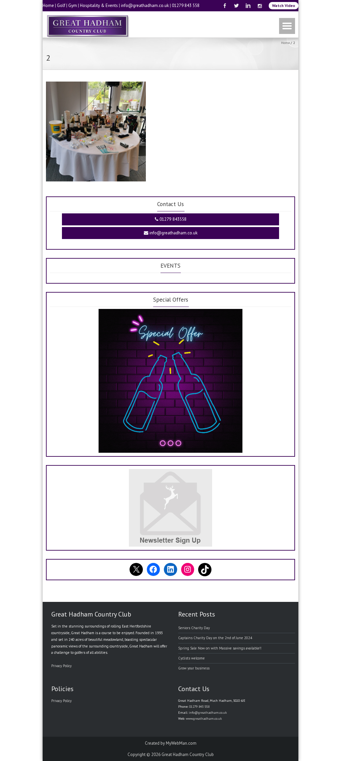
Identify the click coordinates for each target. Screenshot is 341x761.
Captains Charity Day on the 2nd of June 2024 (215, 637)
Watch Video (283, 5)
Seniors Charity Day (194, 628)
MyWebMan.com (181, 743)
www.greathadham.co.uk (204, 718)
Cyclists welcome (191, 658)
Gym (72, 5)
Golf (61, 5)
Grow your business (193, 668)
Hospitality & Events (99, 5)
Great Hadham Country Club (188, 754)
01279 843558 (172, 219)
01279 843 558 (185, 5)
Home (48, 5)
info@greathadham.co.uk (145, 5)
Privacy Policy (61, 665)
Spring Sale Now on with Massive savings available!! (219, 648)
